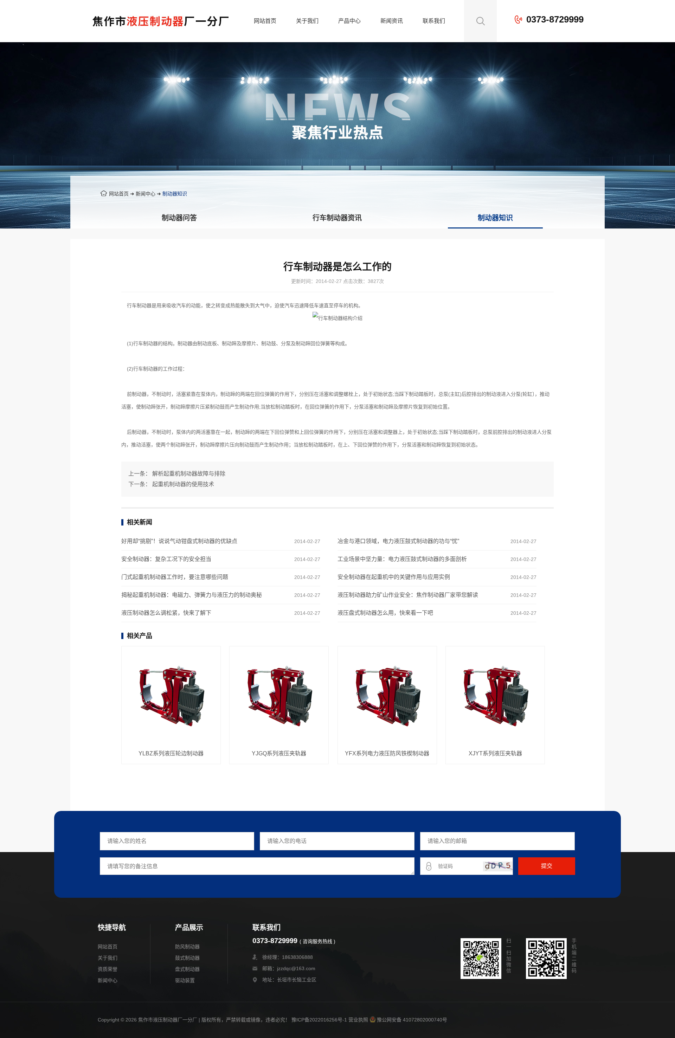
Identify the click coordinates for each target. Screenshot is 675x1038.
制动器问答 (179, 218)
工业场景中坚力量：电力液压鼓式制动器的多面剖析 (402, 559)
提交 (546, 866)
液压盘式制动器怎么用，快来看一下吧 (385, 613)
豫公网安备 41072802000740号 (412, 1020)
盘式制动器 (187, 969)
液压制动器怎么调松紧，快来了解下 (166, 613)
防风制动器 (187, 946)
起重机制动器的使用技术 (183, 484)
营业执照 (358, 1020)
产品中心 (349, 21)
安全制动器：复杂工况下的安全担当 (166, 559)
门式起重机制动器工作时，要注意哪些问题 (174, 577)
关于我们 (307, 21)
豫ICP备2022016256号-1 (319, 1020)
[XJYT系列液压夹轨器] (495, 696)
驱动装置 (185, 980)
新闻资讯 (391, 21)
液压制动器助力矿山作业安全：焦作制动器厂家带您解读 (408, 595)
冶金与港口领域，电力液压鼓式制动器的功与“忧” (398, 541)
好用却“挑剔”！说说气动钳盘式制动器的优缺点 (179, 541)
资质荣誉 (107, 969)
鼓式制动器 (187, 958)
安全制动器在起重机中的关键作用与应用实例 (394, 577)
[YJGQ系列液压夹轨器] (279, 696)
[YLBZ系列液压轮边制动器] (171, 696)
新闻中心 (145, 193)
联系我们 (434, 21)
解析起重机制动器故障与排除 (188, 474)
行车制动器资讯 (337, 218)
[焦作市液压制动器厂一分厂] (160, 37)
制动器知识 (174, 193)
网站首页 (265, 21)
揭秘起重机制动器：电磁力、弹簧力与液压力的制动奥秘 (191, 595)
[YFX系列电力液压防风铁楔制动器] (387, 696)
